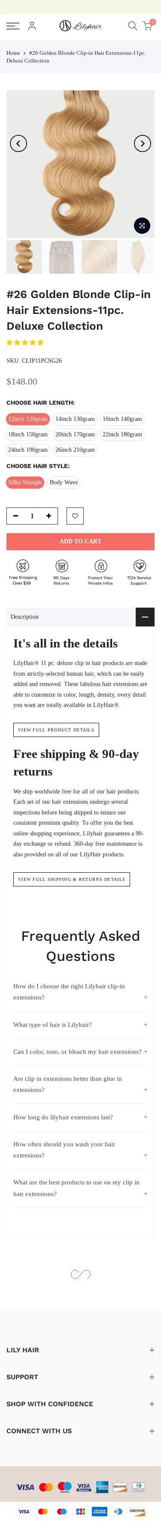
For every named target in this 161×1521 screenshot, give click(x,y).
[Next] (142, 143)
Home (13, 53)
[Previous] (18, 143)
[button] (25, 343)
